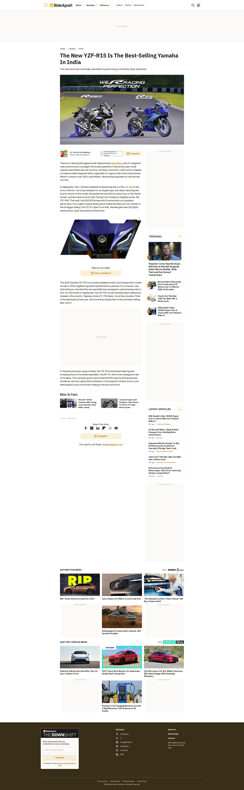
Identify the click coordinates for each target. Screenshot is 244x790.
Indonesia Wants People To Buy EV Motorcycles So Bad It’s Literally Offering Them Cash (164, 446)
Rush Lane (71, 418)
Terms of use (142, 781)
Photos (128, 5)
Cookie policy (115, 781)
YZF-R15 (129, 187)
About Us (172, 729)
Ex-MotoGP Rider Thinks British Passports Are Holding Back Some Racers (163, 432)
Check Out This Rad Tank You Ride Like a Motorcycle (165, 458)
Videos (119, 5)
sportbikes (116, 163)
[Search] (193, 5)
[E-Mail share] (116, 428)
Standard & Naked (164, 424)
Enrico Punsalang (81, 152)
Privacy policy (102, 781)
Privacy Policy (63, 763)
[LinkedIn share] (97, 428)
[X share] (91, 428)
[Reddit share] (110, 428)
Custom (160, 476)
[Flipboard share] (103, 428)
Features (104, 5)
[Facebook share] (85, 428)
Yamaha (72, 49)
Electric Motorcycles (164, 451)
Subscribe (59, 758)
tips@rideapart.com (112, 444)
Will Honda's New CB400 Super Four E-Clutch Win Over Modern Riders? (164, 418)
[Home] (61, 5)
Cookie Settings (128, 781)
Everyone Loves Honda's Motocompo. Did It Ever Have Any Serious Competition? (165, 470)
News (78, 5)
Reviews (91, 5)
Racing (159, 438)
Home (62, 49)
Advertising (173, 734)
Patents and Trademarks (166, 462)
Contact (171, 738)
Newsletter (139, 5)
